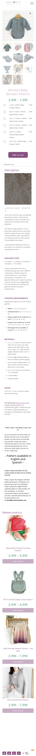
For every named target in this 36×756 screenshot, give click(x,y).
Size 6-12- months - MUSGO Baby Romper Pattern (16, 134)
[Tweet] (14, 753)
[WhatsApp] (19, 753)
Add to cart (18, 154)
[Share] (4, 753)
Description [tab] (9, 164)
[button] (32, 3)
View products (18, 561)
